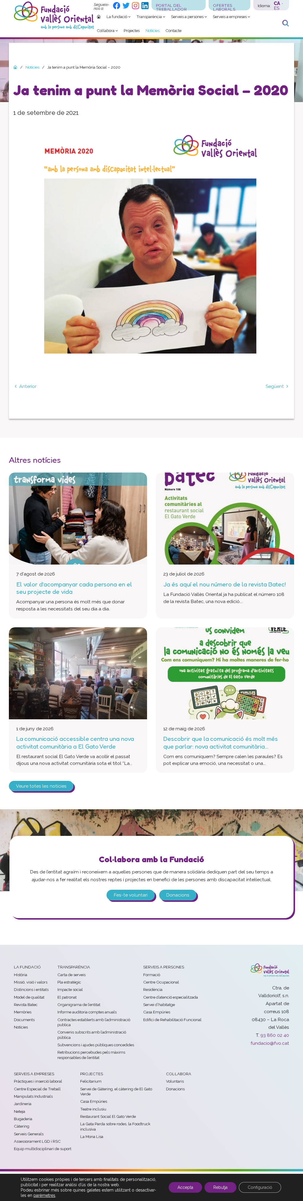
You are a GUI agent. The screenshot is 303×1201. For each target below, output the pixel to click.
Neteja (19, 1111)
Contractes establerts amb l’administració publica (93, 1022)
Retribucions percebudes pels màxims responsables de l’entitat (91, 1055)
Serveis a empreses (34, 1073)
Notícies (21, 1027)
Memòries (22, 1012)
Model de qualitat (29, 997)
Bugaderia (23, 1118)
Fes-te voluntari (131, 895)
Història (20, 974)
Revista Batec (26, 1004)
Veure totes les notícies (41, 786)
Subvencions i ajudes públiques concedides (95, 1044)
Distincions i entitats (31, 989)
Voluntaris (175, 1081)
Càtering (21, 1126)
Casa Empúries (156, 1012)
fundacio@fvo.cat (270, 1043)
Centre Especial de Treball (37, 1088)
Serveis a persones (163, 967)
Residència (152, 989)
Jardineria (22, 1103)
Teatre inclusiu (93, 1109)
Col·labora (178, 1073)
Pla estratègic (69, 982)
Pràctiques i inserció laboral (38, 1081)
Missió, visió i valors (30, 982)
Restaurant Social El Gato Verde (108, 1116)
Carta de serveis (71, 974)
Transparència (73, 967)
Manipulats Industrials (33, 1096)
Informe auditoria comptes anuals (87, 1012)
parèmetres (44, 1195)
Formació (151, 974)
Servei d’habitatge (159, 1004)
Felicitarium (90, 1081)
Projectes (91, 1073)
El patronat (67, 997)
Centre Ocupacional (161, 982)
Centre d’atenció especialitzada (170, 997)
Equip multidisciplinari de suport (42, 1148)
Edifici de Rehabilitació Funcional (172, 1019)
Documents (24, 1019)
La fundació (27, 967)
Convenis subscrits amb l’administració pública (91, 1034)
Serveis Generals (28, 1133)
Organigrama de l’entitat (78, 1004)
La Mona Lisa (91, 1136)
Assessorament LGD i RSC (37, 1141)
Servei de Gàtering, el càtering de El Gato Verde (116, 1091)
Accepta (185, 1187)
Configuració (260, 1187)
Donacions (177, 895)
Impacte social (70, 989)
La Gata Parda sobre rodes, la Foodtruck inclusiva (115, 1126)
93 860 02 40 (274, 1035)
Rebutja (220, 1187)
